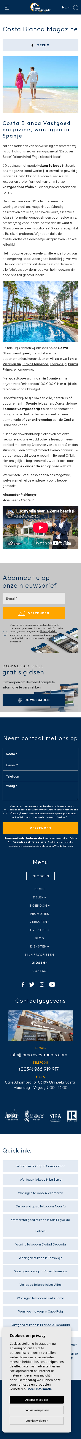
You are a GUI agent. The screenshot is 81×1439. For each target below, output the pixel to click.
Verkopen (38, 922)
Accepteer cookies (36, 1400)
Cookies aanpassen (36, 1410)
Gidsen (38, 963)
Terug (42, 45)
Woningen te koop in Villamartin (40, 1193)
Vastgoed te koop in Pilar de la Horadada (40, 1325)
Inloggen (40, 876)
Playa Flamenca (35, 364)
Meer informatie (39, 1389)
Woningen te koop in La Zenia (41, 1179)
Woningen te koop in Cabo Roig (40, 1311)
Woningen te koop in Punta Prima (40, 1298)
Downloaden (36, 700)
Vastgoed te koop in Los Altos (40, 1284)
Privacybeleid (48, 631)
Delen (38, 897)
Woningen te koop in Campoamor (40, 1166)
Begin (40, 889)
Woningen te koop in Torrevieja (40, 1258)
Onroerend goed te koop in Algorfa (41, 1206)
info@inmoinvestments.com (38, 1055)
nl (65, 7)
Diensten (38, 946)
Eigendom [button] (38, 906)
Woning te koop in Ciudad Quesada (40, 1244)
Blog (39, 938)
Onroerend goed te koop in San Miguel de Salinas (40, 1225)
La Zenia (70, 358)
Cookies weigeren (36, 1421)
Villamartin (12, 364)
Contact (40, 971)
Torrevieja (58, 364)
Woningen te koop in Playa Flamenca (40, 1271)
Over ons (38, 930)
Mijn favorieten (39, 955)
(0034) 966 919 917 (39, 1069)
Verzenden (38, 613)
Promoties (39, 914)
